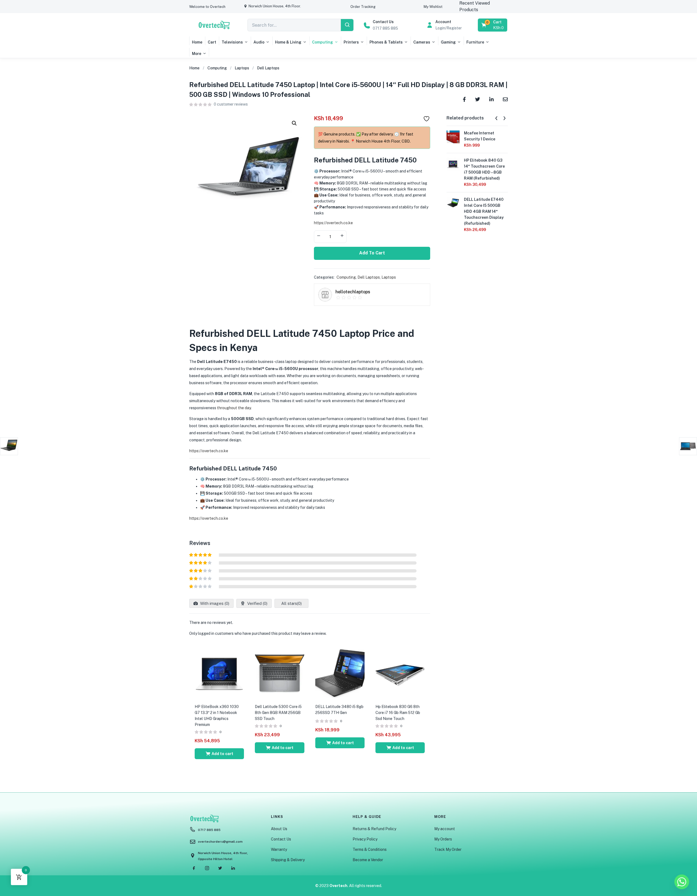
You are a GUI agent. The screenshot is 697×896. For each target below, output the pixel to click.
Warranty (279, 849)
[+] (342, 236)
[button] (207, 6)
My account (444, 829)
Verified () (256, 603)
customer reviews (231, 104)
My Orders (443, 839)
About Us (279, 829)
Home (197, 42)
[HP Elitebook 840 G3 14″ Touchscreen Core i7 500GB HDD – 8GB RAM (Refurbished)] (453, 164)
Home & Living (288, 42)
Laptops (242, 68)
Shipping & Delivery (288, 860)
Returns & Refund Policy (374, 829)
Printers (351, 42)
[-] (318, 236)
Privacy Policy (365, 839)
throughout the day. (234, 408)
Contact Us (281, 839)
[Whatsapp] (681, 882)
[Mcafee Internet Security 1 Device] (453, 136)
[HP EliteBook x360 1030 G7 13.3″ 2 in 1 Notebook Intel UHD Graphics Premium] (219, 673)
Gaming (448, 42)
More (196, 53)
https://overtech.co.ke (333, 223)
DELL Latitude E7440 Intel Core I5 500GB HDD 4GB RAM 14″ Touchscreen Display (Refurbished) (484, 211)
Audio (258, 42)
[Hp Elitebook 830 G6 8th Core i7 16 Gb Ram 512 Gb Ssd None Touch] (400, 673)
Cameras (421, 42)
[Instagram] (207, 868)
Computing (322, 42)
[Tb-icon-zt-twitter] (220, 868)
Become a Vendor (368, 860)
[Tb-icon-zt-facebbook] (193, 868)
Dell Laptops (268, 68)
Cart (212, 42)
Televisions (232, 42)
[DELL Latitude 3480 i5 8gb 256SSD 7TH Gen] (340, 673)
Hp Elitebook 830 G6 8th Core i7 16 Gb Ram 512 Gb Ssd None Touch (397, 712)
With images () (214, 603)
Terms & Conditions (370, 849)
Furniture (475, 42)
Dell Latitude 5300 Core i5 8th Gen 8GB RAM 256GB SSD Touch (278, 712)
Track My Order (447, 849)
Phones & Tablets (386, 42)
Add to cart (372, 252)
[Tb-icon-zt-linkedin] (233, 868)
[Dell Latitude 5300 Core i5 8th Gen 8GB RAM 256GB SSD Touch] (279, 673)
